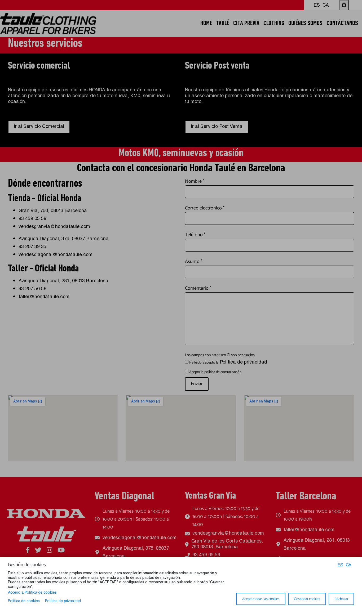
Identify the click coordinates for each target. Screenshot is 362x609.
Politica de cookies (24, 601)
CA (348, 565)
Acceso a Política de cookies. (33, 593)
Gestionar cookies (307, 599)
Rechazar (341, 599)
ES (340, 565)
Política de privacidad (63, 601)
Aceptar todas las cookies (261, 599)
